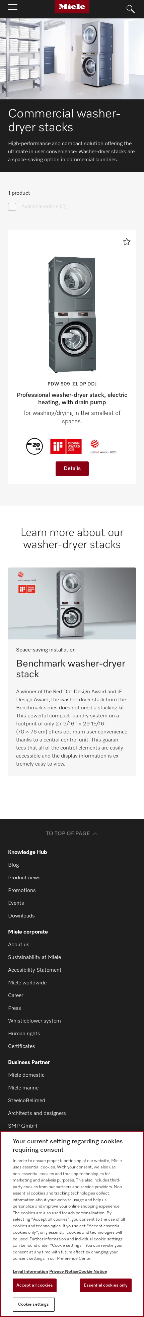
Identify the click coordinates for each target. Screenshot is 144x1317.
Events (16, 903)
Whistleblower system (34, 1021)
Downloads (21, 916)
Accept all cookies (34, 1285)
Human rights (24, 1034)
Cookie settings (33, 1304)
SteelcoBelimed (26, 1101)
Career (15, 995)
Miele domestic (26, 1075)
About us (18, 945)
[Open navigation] (12, 9)
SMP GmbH (22, 1126)
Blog (13, 865)
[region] (72, 1224)
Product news (24, 878)
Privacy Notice (63, 1271)
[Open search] (130, 9)
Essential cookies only (106, 1285)
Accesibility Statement (35, 970)
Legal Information (30, 1271)
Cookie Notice (92, 1271)
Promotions (22, 890)
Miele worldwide (27, 983)
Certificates (21, 1046)
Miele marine (23, 1088)
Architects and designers (37, 1113)
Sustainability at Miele (34, 957)
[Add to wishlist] (127, 241)
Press (14, 1008)
